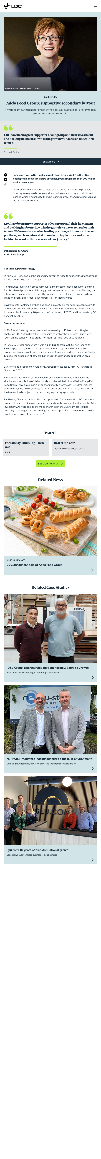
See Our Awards (48, 463)
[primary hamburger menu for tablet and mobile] (95, 6)
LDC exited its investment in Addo (22, 366)
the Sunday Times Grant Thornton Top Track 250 (41, 337)
